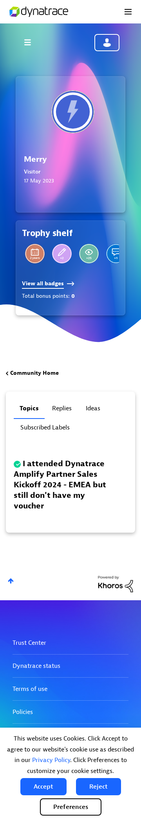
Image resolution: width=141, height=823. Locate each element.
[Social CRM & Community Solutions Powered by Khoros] (115, 583)
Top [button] (11, 581)
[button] (43, 786)
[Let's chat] (62, 253)
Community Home (34, 373)
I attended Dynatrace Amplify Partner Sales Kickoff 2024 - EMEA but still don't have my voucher (60, 485)
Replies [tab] (62, 408)
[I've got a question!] (116, 253)
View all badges (43, 283)
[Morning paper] (89, 253)
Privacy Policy (51, 760)
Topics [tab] (29, 408)
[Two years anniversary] (35, 253)
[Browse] (31, 42)
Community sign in (106, 42)
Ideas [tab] (93, 408)
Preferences (70, 807)
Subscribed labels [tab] (45, 427)
